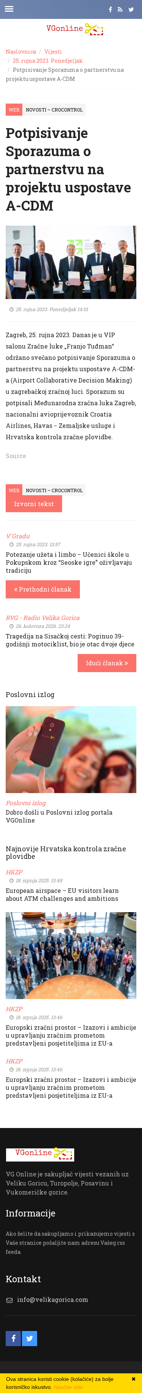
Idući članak (105, 663)
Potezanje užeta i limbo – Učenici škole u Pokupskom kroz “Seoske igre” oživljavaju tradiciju (69, 562)
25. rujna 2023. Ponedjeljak (48, 60)
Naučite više (68, 1387)
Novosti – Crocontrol (54, 110)
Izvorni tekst (34, 504)
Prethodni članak (44, 589)
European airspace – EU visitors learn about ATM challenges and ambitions (62, 894)
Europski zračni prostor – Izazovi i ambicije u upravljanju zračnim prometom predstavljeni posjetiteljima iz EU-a (71, 1035)
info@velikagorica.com (52, 1299)
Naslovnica (21, 51)
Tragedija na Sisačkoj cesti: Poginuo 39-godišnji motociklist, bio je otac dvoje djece (70, 640)
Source (16, 456)
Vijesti (53, 51)
